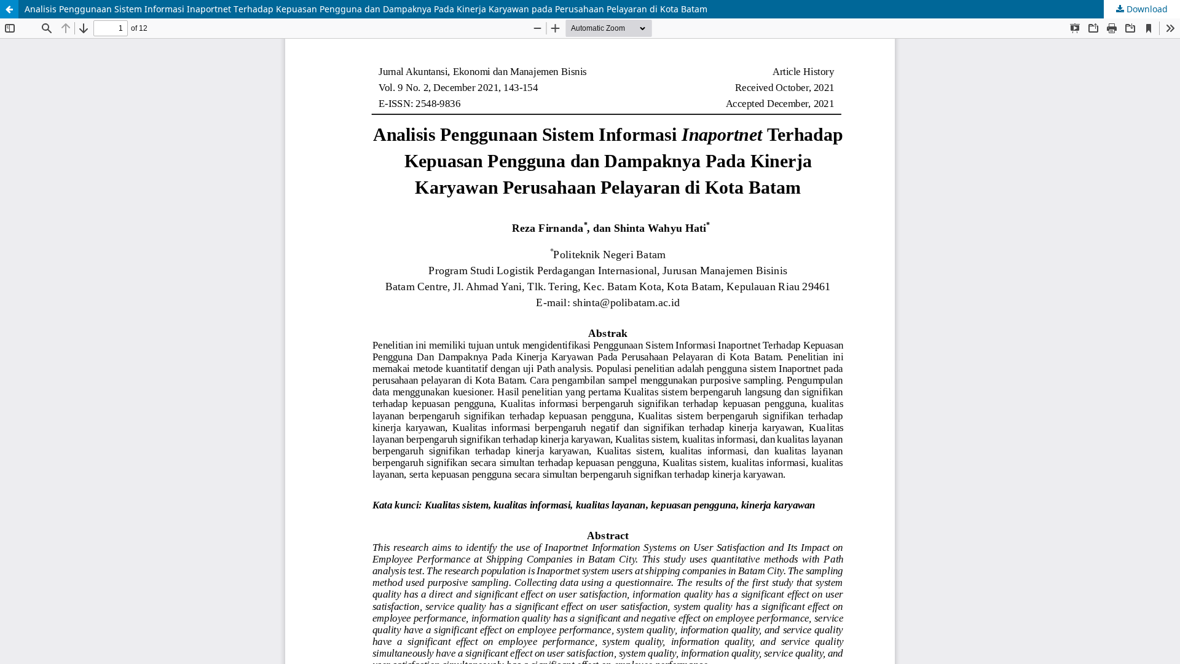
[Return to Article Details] (9, 9)
